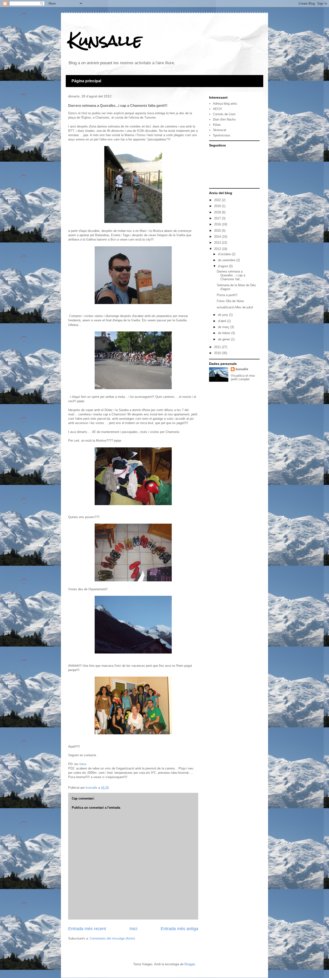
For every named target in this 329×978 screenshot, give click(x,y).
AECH (217, 109)
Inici (133, 928)
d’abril (222, 321)
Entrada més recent (87, 928)
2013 (218, 242)
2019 (218, 206)
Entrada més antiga (179, 928)
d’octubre (225, 254)
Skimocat (219, 130)
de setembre (227, 260)
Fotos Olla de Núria (230, 301)
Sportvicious (221, 135)
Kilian (217, 125)
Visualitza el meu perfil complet (243, 377)
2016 (218, 224)
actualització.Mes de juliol (235, 307)
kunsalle (242, 369)
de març (224, 327)
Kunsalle (105, 40)
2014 (218, 236)
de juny (223, 315)
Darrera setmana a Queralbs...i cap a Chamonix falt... (231, 275)
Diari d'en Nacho (224, 119)
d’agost (223, 266)
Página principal (86, 81)
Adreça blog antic (225, 103)
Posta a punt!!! (227, 295)
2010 (218, 353)
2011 (218, 347)
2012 (218, 249)
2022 (218, 200)
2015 (218, 230)
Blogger (189, 964)
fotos (82, 764)
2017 (218, 218)
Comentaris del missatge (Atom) (112, 938)
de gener (224, 339)
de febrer (224, 333)
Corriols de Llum (224, 114)
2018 (218, 212)
